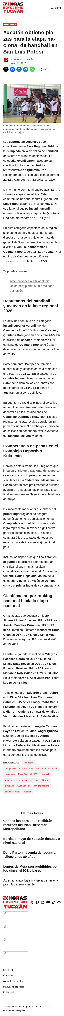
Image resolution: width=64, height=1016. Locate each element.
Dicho (7, 189)
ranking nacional (42, 786)
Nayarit (45, 780)
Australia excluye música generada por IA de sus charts (30, 882)
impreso (8, 780)
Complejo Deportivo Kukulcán (19, 768)
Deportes (10, 25)
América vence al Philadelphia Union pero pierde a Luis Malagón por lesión (32, 286)
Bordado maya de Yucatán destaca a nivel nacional (31, 840)
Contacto (8, 975)
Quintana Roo (23, 786)
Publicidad (8, 992)
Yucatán (27, 792)
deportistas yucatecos (46, 768)
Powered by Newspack (14, 1011)
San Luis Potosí (12, 792)
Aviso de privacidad (13, 981)
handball (45, 774)
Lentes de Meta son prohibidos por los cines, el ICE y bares (30, 868)
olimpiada (9, 786)
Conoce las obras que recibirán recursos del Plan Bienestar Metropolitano (27, 824)
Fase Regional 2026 (27, 774)
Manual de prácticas (13, 986)
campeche (28, 763)
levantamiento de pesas (27, 780)
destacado (10, 774)
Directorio (8, 969)
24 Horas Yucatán (23, 59)
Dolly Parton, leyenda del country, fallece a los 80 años (29, 854)
